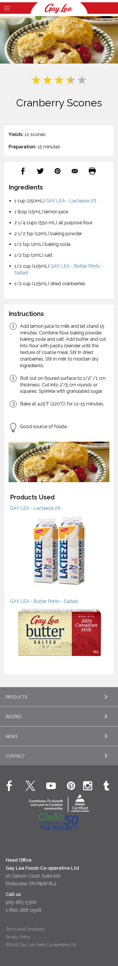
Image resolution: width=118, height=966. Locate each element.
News (11, 736)
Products (16, 697)
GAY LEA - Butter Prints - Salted (44, 601)
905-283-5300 (21, 902)
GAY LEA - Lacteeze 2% (71, 201)
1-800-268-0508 (23, 910)
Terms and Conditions (25, 929)
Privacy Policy (18, 937)
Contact (15, 756)
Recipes (13, 716)
